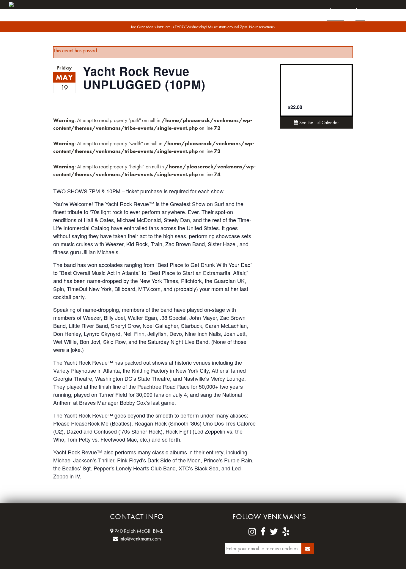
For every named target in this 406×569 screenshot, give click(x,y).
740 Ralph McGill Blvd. (138, 530)
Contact (387, 10)
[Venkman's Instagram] (252, 532)
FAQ (360, 10)
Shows (335, 10)
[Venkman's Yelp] (286, 532)
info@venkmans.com (139, 538)
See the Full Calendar (318, 122)
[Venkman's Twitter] (274, 532)
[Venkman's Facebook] (262, 532)
